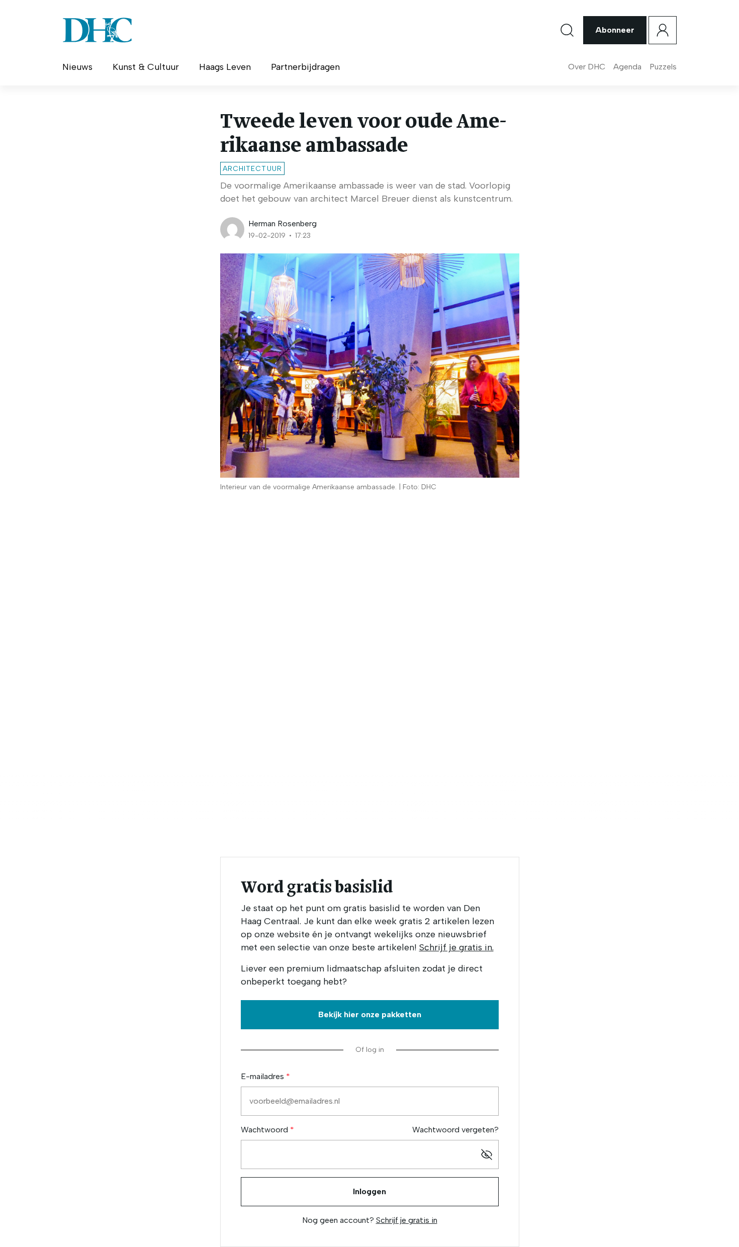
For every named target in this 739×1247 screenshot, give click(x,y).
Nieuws (77, 66)
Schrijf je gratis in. (456, 947)
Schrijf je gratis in (406, 1220)
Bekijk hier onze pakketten (369, 1014)
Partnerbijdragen (305, 66)
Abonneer (614, 30)
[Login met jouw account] (663, 30)
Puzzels (663, 66)
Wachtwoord (265, 1129)
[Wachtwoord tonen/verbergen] (487, 1154)
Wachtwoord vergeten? (455, 1129)
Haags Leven (225, 66)
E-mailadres (263, 1076)
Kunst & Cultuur (146, 66)
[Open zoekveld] (567, 30)
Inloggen (369, 1191)
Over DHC (586, 66)
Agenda (627, 66)
